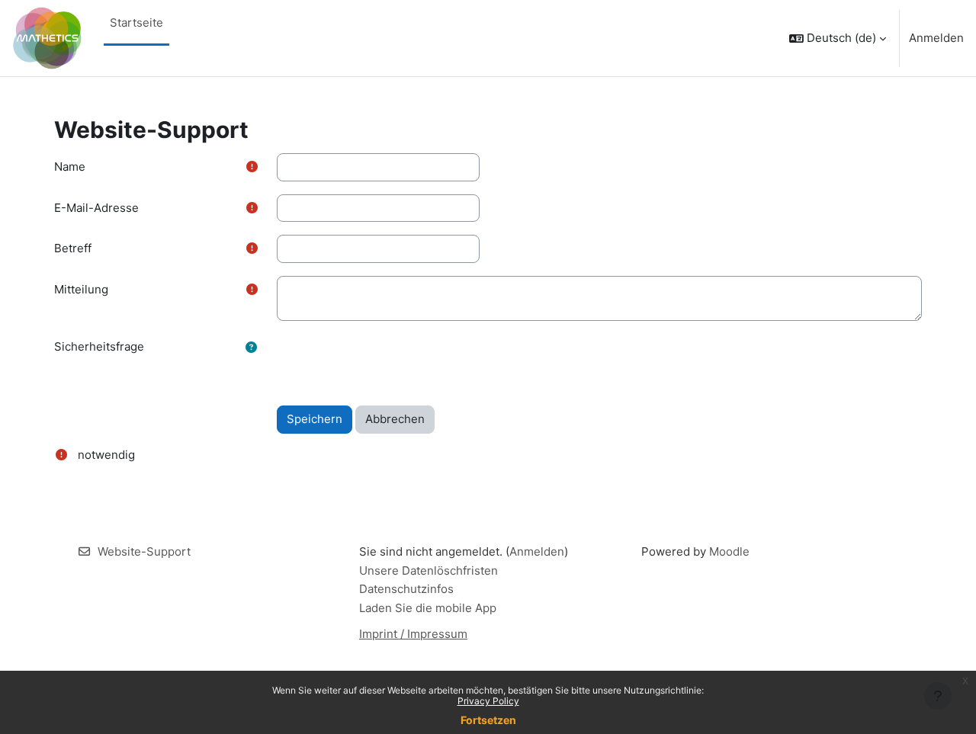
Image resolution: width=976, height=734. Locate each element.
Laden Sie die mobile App (427, 608)
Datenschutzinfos (406, 589)
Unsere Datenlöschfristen (428, 570)
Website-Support (144, 551)
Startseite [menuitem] (136, 22)
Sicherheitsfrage (99, 346)
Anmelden (936, 37)
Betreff (73, 248)
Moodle (729, 551)
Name (69, 166)
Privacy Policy (488, 701)
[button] (837, 38)
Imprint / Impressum (413, 634)
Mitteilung (81, 289)
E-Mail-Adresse (96, 207)
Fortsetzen (488, 719)
